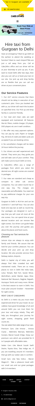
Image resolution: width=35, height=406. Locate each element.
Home (4, 380)
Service (18, 380)
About (11, 380)
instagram (22, 403)
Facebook (14, 403)
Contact (27, 380)
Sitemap (13, 381)
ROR (20, 381)
